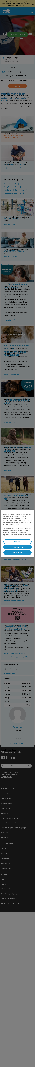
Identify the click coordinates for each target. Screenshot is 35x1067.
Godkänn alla (17, 552)
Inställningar (17, 542)
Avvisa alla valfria (17, 547)
